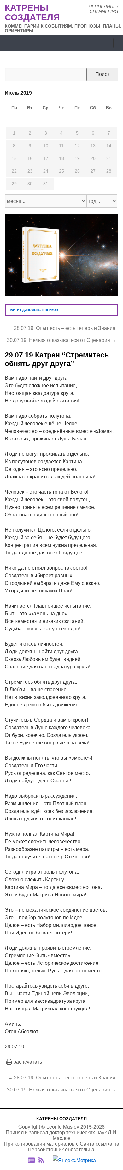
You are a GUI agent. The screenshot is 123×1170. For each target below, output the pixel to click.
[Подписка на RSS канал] (44, 1160)
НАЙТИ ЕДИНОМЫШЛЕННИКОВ (33, 310)
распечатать (27, 1062)
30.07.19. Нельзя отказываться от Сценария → (61, 340)
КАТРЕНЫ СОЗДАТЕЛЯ (61, 1118)
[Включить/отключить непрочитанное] (31, 1160)
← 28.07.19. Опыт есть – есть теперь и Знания (61, 328)
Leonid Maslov (62, 1126)
